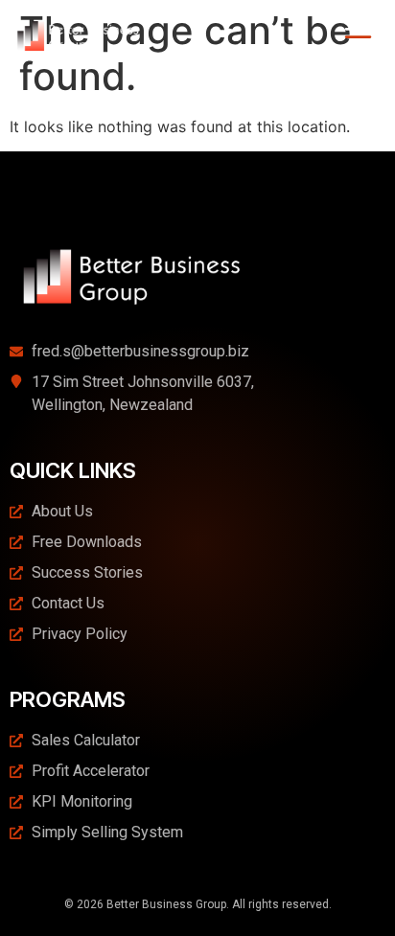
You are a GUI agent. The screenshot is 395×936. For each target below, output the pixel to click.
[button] (358, 39)
